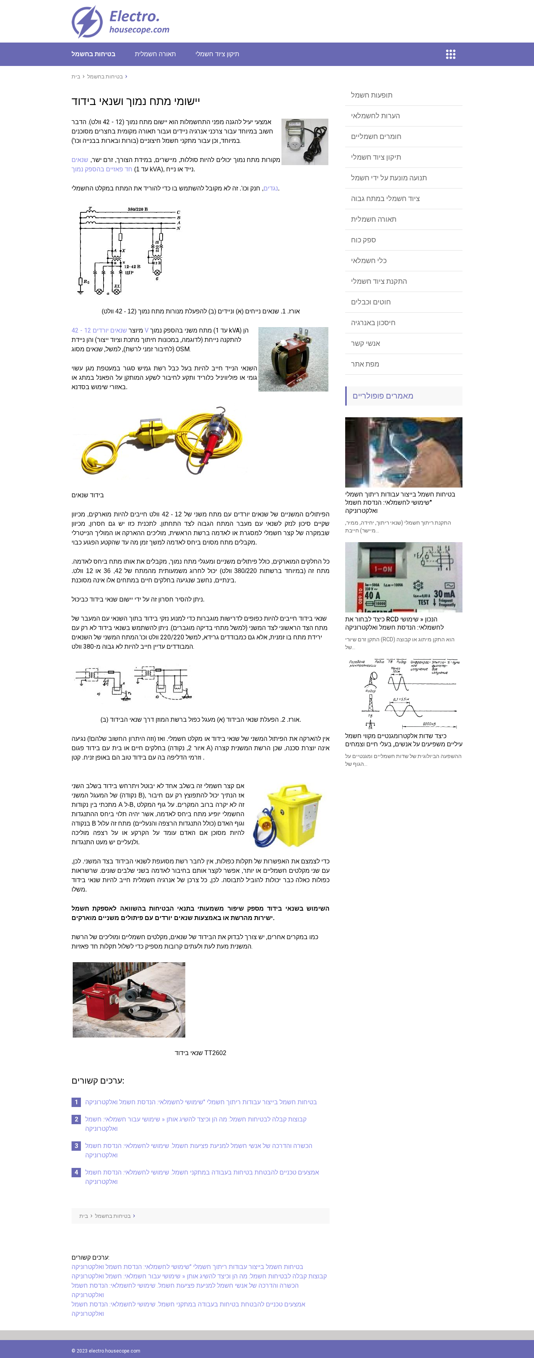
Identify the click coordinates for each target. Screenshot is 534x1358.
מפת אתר (365, 364)
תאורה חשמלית (155, 54)
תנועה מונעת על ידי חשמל (389, 178)
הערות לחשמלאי (375, 116)
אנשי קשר (365, 343)
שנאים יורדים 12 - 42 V (110, 330)
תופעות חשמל (371, 95)
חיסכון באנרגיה (373, 323)
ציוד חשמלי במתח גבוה (385, 198)
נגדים (270, 188)
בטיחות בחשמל (93, 54)
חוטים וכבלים (371, 302)
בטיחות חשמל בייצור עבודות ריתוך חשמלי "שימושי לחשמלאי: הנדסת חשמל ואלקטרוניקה (201, 1102)
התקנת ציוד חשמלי (379, 281)
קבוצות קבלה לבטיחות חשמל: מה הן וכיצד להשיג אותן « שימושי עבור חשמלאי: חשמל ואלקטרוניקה (199, 1276)
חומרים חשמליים (376, 136)
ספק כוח (363, 240)
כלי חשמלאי (369, 260)
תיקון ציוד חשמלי (217, 54)
